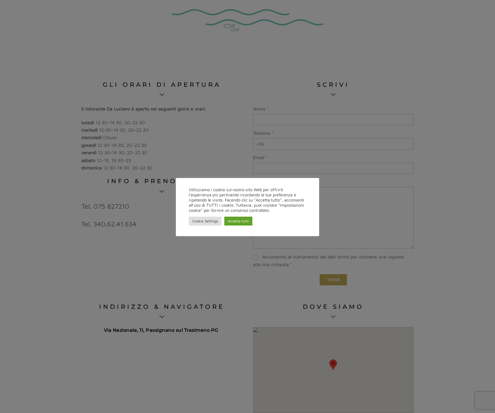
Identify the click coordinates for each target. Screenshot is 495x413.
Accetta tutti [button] (238, 221)
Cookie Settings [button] (205, 221)
